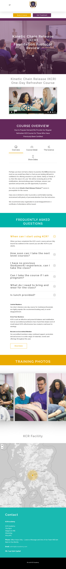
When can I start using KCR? (29, 236)
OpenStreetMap (58, 506)
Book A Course (22, 15)
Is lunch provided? (22, 295)
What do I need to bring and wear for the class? (29, 286)
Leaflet (51, 506)
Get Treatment (42, 15)
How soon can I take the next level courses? (30, 254)
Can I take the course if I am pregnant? (29, 276)
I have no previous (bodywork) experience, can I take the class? (30, 265)
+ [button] (2, 445)
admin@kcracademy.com (18, 546)
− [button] (2, 448)
